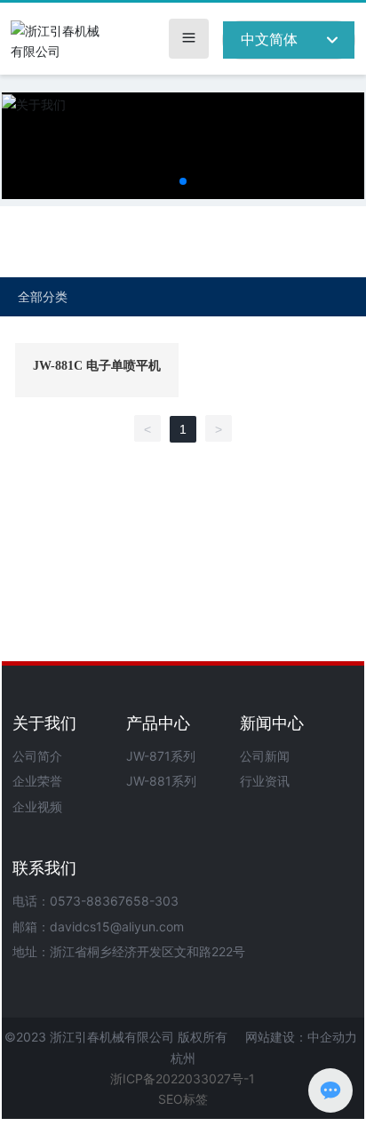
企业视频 (37, 806)
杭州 (183, 1058)
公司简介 (37, 755)
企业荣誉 (37, 780)
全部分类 (43, 297)
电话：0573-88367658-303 (95, 900)
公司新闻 (265, 755)
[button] (183, 181)
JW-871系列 (160, 755)
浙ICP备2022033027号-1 (182, 1078)
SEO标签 (183, 1098)
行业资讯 (265, 780)
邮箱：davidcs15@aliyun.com (98, 926)
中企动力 (332, 1036)
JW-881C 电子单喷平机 (97, 365)
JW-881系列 (161, 780)
